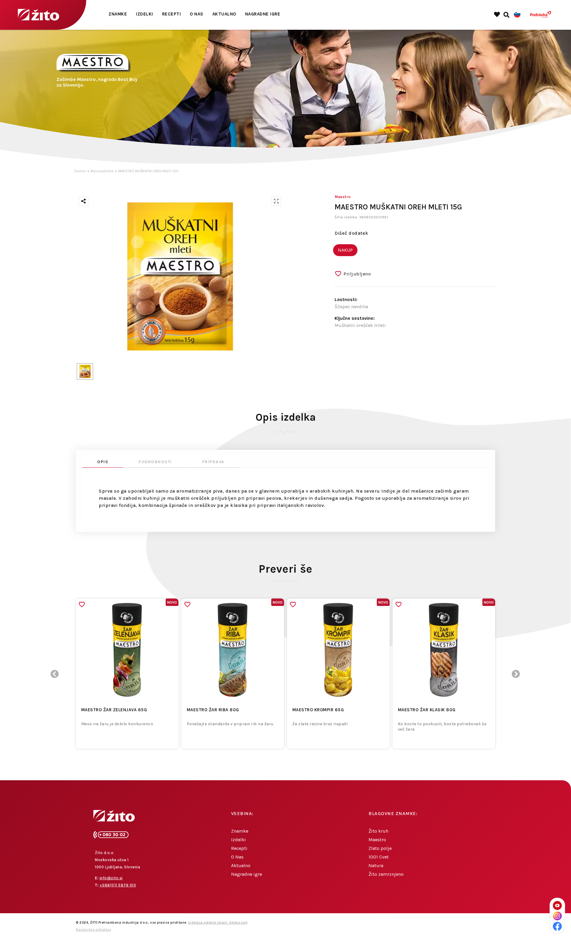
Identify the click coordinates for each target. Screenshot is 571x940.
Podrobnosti (155, 461)
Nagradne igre (262, 14)
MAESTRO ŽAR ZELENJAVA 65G (114, 709)
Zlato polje (380, 848)
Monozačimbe (102, 171)
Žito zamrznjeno (386, 874)
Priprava (213, 461)
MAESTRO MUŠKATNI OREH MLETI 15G (148, 171)
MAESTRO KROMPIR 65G (318, 709)
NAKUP (345, 250)
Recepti (171, 14)
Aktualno (224, 14)
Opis (102, 461)
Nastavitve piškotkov (93, 930)
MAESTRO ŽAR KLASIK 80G (427, 709)
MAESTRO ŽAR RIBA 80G (213, 709)
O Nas (196, 14)
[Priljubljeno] (81, 604)
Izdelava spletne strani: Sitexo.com (218, 923)
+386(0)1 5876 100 (118, 885)
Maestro (377, 839)
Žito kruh (378, 831)
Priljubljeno (357, 274)
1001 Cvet (378, 857)
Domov (80, 171)
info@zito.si (111, 878)
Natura (375, 865)
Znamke (118, 14)
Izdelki (144, 14)
